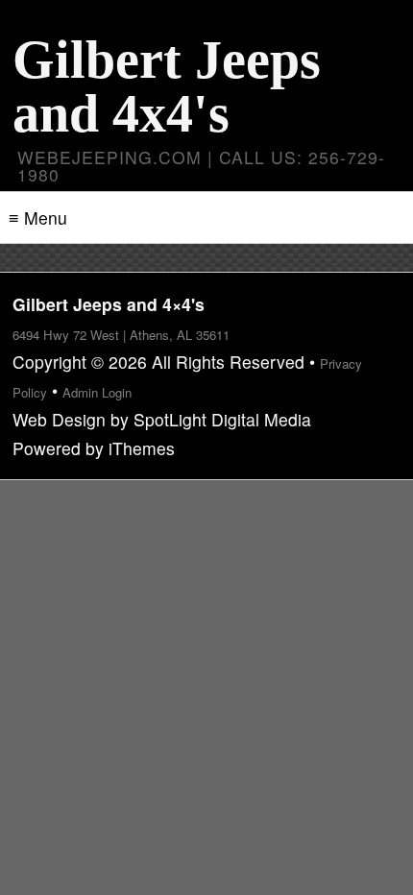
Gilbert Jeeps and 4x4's (166, 86)
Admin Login (97, 392)
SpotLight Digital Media (222, 419)
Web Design (59, 419)
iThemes (142, 448)
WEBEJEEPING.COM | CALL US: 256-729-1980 (201, 165)
